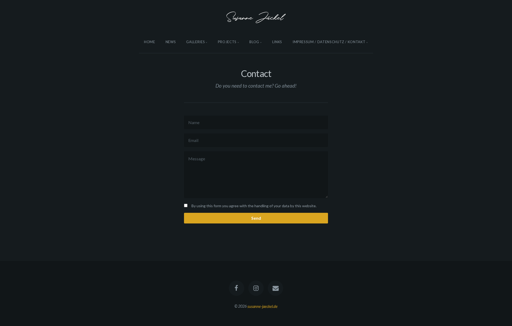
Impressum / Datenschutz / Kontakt (329, 42)
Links (277, 42)
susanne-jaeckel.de (262, 306)
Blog (254, 42)
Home (149, 42)
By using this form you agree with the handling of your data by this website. (254, 205)
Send (256, 218)
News (171, 42)
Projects (227, 42)
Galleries (195, 42)
